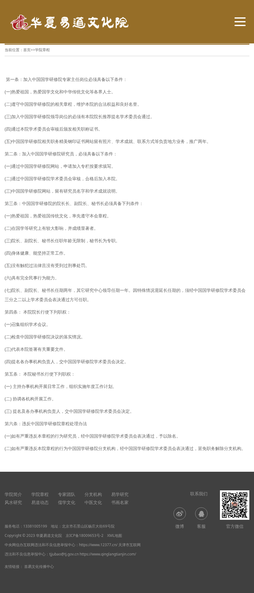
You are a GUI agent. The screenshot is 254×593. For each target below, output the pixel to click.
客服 (201, 526)
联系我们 (199, 494)
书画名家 (120, 502)
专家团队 (66, 494)
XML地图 (114, 535)
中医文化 (93, 502)
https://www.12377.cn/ (98, 544)
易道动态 (40, 502)
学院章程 (42, 49)
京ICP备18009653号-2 (84, 535)
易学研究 (120, 494)
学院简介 (13, 494)
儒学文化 (66, 502)
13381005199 (35, 526)
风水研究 (13, 502)
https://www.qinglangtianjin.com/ (108, 554)
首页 (27, 49)
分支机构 (93, 494)
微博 (179, 526)
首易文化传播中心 (39, 566)
